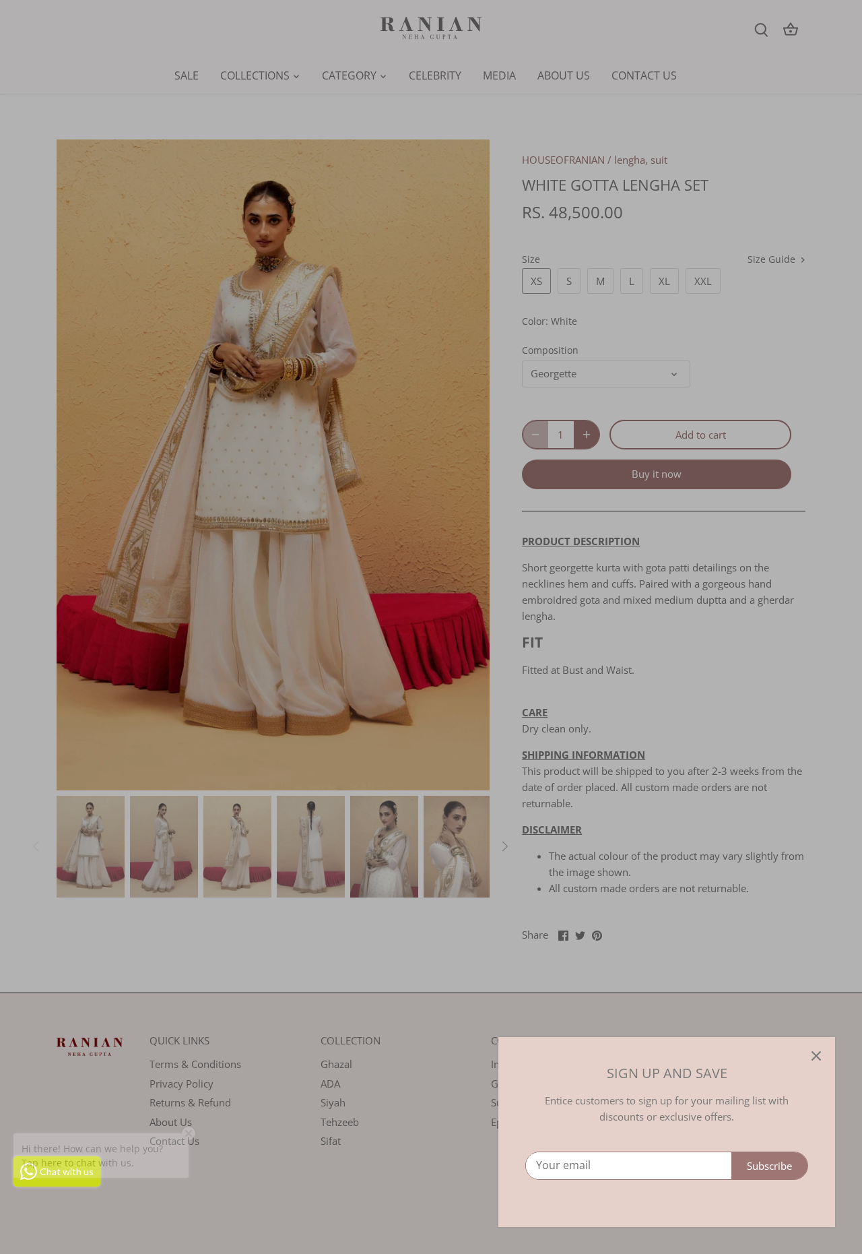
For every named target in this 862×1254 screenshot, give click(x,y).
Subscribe (769, 1165)
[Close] (816, 1056)
